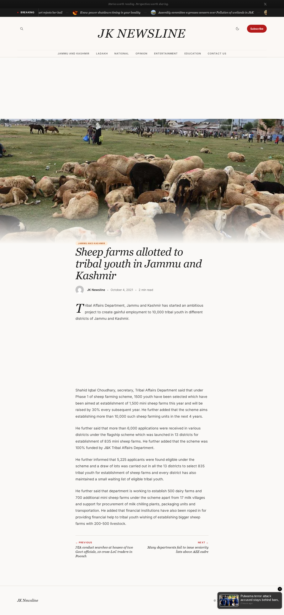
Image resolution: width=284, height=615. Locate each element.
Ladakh (102, 53)
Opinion (141, 53)
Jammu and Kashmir (73, 53)
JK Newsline (142, 33)
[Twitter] (265, 4)
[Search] (21, 28)
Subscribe (256, 28)
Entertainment (166, 53)
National (121, 53)
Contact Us (217, 53)
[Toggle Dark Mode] (237, 28)
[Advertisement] (142, 88)
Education (192, 53)
